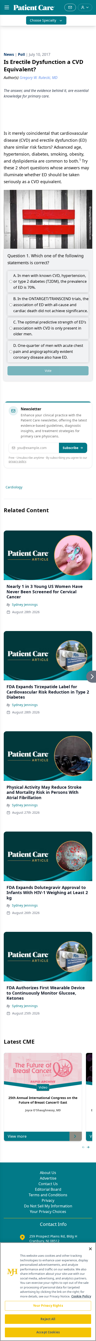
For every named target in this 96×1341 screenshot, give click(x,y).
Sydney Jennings (25, 604)
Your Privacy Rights (48, 1305)
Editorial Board (48, 1189)
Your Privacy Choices (48, 1211)
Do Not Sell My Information (48, 1206)
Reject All (48, 1319)
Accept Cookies (48, 1332)
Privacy (48, 1200)
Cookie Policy (81, 1296)
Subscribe (70, 448)
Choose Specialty (43, 20)
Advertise (48, 1178)
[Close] (90, 1249)
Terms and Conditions (48, 1194)
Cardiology (14, 487)
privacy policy (17, 461)
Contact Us (48, 1183)
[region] (48, 1291)
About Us (48, 1172)
